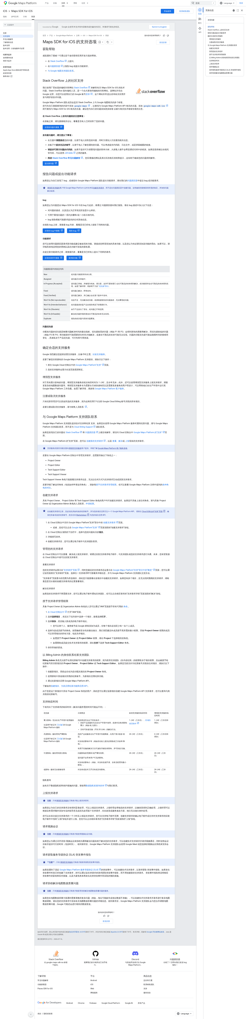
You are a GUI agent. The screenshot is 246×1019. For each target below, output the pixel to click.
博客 (75, 3)
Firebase (93, 1003)
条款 (39, 1014)
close (241, 10)
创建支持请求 (98, 188)
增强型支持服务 (53, 188)
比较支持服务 (99, 354)
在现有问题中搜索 (52, 127)
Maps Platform (27, 3)
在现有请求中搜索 (52, 258)
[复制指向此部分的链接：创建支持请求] (60, 495)
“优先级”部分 (103, 286)
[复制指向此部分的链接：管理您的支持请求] (65, 549)
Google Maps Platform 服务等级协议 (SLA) (79, 870)
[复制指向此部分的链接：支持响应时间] (60, 701)
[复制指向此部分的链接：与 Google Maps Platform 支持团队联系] (99, 417)
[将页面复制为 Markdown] (107, 42)
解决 (121, 441)
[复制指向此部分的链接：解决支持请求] (57, 588)
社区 (83, 3)
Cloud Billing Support (83, 427)
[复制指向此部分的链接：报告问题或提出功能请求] (79, 174)
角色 (126, 606)
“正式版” (60, 725)
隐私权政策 (48, 1014)
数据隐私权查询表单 (95, 785)
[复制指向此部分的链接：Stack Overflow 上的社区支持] (86, 80)
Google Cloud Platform (111, 1003)
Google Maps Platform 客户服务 (109, 388)
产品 (47, 3)
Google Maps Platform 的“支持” (148, 432)
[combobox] (203, 3)
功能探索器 (42, 984)
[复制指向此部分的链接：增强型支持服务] (63, 377)
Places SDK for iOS (45, 989)
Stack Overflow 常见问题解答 (66, 158)
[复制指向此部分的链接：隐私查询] (53, 780)
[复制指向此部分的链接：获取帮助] (57, 49)
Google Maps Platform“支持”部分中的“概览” (132, 570)
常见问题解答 (43, 980)
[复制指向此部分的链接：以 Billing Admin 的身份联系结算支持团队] (91, 655)
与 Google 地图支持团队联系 (61, 71)
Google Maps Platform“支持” (88, 365)
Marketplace (81, 515)
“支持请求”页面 (70, 570)
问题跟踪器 (55, 66)
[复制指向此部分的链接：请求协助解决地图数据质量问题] (81, 883)
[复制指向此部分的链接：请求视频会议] (60, 826)
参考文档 (14, 16)
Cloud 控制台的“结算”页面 (152, 511)
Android (93, 980)
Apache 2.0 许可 (117, 932)
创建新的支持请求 (94, 441)
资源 (33, 16)
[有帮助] (164, 35)
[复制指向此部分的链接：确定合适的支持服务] (72, 348)
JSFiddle (69, 153)
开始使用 (167, 11)
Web (92, 989)
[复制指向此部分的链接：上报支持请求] (60, 793)
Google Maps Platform (64, 35)
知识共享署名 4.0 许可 (77, 932)
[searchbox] (17, 25)
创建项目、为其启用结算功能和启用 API (69, 686)
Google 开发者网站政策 (155, 932)
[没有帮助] (168, 35)
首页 (44, 35)
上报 (127, 441)
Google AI (129, 1003)
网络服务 (94, 993)
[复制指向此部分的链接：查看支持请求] (57, 564)
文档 (63, 3)
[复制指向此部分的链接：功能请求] (53, 238)
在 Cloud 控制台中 (56, 612)
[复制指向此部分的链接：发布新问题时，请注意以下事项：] (76, 135)
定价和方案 (148, 980)
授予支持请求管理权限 (106, 484)
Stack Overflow (57, 61)
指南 (5, 16)
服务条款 (147, 993)
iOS (5, 11)
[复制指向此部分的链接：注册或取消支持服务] (68, 396)
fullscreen (237, 10)
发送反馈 (163, 42)
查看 (114, 441)
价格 (55, 3)
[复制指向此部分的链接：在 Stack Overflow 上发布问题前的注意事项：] (87, 116)
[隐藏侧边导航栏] (30, 1014)
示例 (25, 16)
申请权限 (90, 503)
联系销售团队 (184, 11)
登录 (241, 3)
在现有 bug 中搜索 (52, 231)
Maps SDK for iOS (22, 11)
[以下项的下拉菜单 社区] (88, 3)
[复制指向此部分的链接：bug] (48, 200)
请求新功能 (73, 258)
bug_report (233, 10)
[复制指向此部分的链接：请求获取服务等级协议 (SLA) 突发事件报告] (93, 854)
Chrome (81, 1003)
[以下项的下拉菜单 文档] (68, 3)
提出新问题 (49, 163)
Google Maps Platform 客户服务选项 (112, 448)
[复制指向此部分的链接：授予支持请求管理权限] (70, 601)
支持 (145, 989)
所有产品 (141, 1003)
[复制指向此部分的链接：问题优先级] (55, 326)
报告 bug (72, 231)
